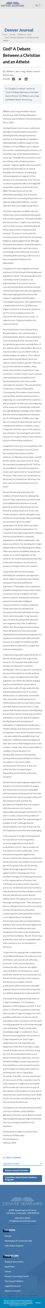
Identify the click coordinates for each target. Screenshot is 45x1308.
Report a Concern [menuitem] (13, 1291)
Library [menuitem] (8, 1271)
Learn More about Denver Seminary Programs (21, 1178)
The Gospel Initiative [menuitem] (14, 1281)
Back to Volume (13, 1157)
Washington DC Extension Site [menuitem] (18, 1240)
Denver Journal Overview (16, 1170)
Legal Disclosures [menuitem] (13, 1286)
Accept (38, 1303)
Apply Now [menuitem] (10, 1266)
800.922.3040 (22, 1218)
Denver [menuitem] (8, 1236)
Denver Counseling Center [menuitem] (17, 1276)
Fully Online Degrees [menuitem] (14, 1245)
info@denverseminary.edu (22, 1220)
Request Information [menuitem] (14, 1261)
